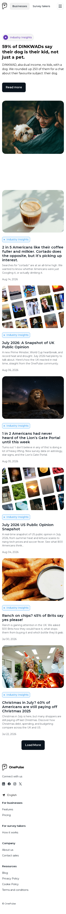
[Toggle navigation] (60, 6)
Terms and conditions (15, 889)
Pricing (6, 815)
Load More (33, 745)
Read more (14, 87)
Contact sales (10, 855)
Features (7, 809)
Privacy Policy (10, 878)
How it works (10, 832)
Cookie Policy (10, 884)
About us (7, 849)
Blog (5, 872)
